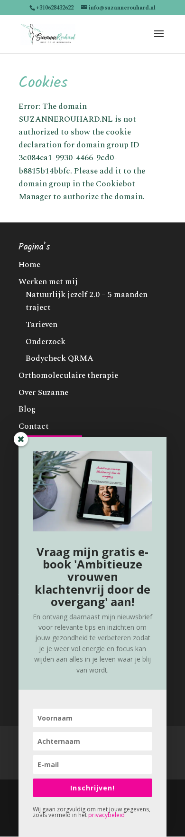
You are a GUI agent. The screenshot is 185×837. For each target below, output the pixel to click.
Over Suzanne (43, 392)
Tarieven (41, 324)
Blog (27, 409)
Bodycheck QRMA (59, 358)
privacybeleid (106, 815)
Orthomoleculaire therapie (68, 375)
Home (29, 265)
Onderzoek (45, 342)
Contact (33, 426)
